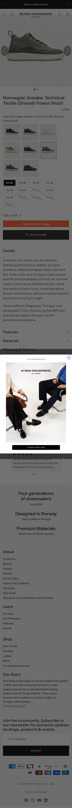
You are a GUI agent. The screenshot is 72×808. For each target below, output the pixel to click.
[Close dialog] (69, 358)
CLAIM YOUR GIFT (36, 447)
